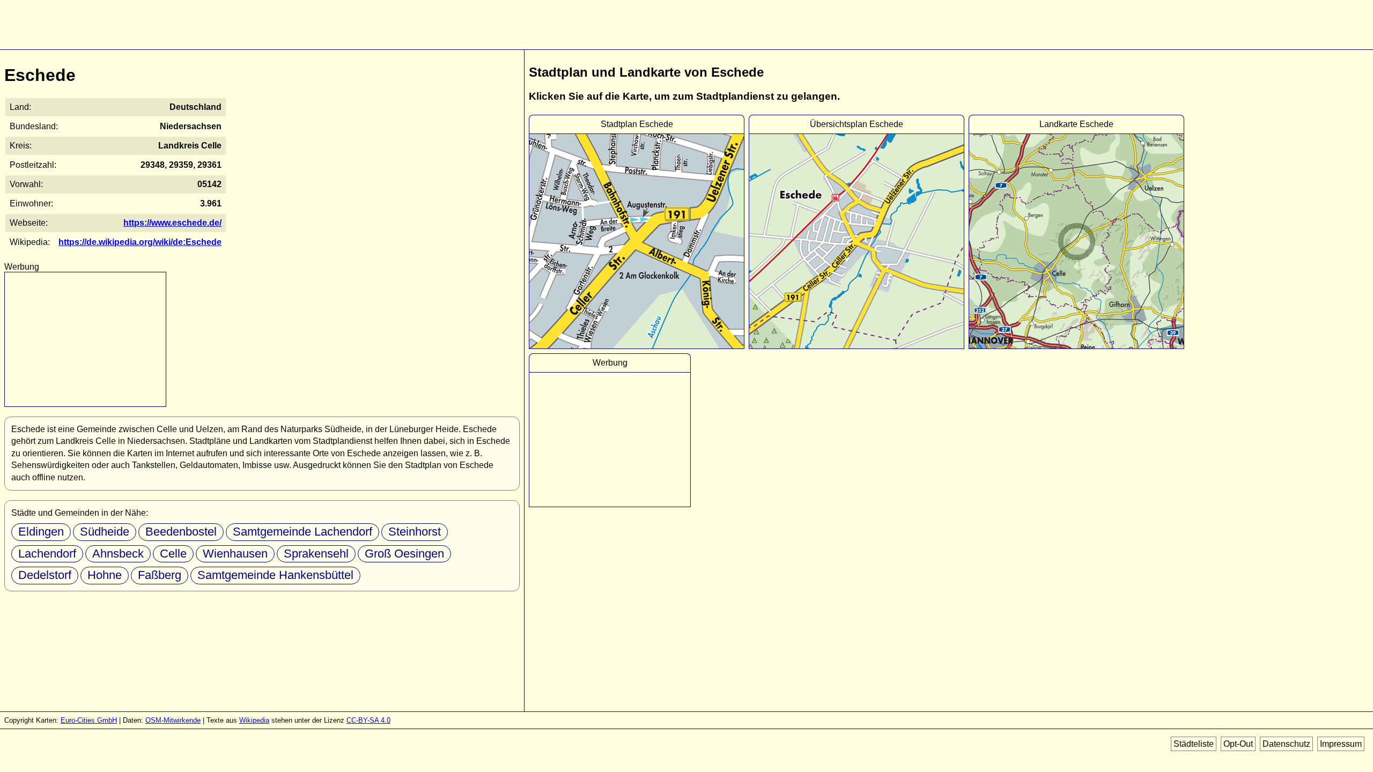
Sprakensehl (316, 553)
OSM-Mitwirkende (173, 720)
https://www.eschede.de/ (172, 222)
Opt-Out (1238, 743)
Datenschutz (1286, 743)
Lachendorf (47, 553)
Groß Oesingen (404, 553)
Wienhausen (235, 553)
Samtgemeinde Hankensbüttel (275, 575)
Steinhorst (414, 531)
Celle (173, 553)
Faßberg (159, 575)
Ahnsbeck (118, 553)
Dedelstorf (44, 575)
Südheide (104, 531)
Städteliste (1193, 743)
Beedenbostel (181, 531)
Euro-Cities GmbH (89, 720)
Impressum (1341, 743)
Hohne (104, 575)
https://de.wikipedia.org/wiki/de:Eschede (140, 242)
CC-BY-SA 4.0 (368, 720)
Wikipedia (254, 720)
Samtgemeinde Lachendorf (302, 531)
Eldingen (41, 531)
